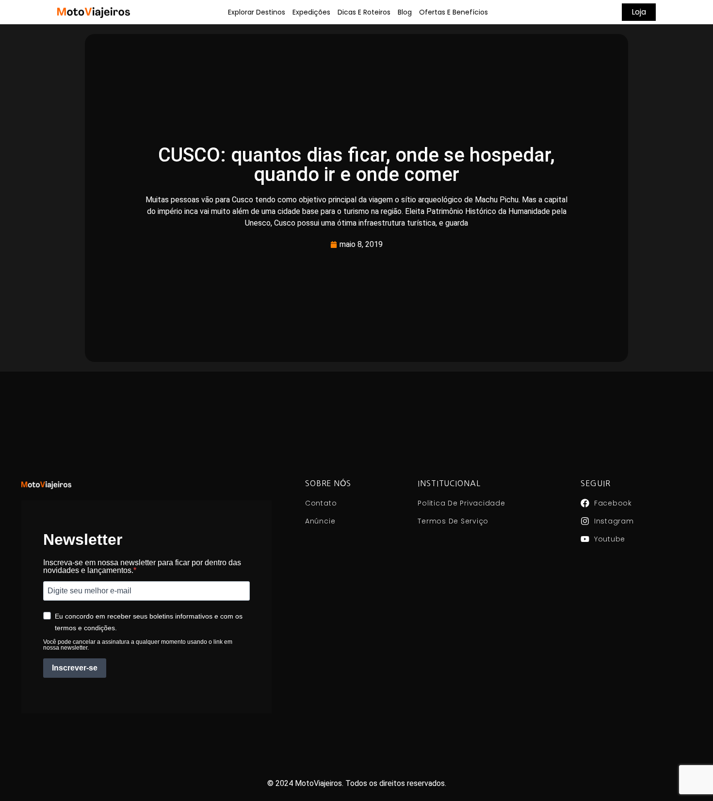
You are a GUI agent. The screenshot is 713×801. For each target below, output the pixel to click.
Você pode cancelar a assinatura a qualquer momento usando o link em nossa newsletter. (137, 645)
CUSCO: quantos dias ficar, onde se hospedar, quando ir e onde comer (356, 165)
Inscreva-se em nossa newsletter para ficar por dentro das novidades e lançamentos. (142, 566)
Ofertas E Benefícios (453, 12)
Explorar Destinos (256, 12)
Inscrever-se (74, 668)
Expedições (311, 12)
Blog (405, 12)
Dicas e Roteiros (364, 12)
